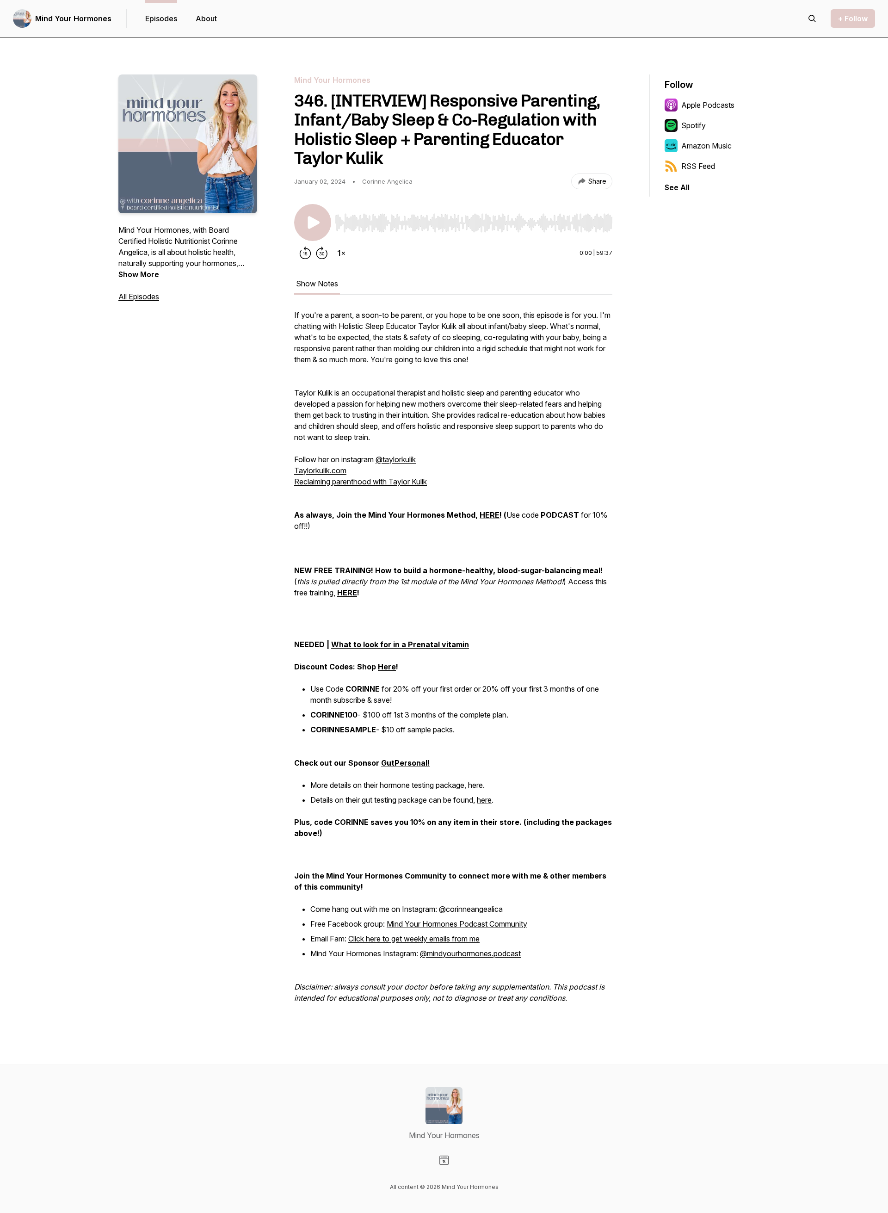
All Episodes (138, 296)
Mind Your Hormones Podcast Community (457, 923)
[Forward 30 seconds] (321, 253)
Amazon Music (706, 145)
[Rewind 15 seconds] (305, 253)
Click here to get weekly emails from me (414, 938)
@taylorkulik (396, 459)
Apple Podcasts (707, 105)
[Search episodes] (812, 18)
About (206, 18)
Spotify (693, 125)
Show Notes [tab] (317, 283)
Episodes (161, 18)
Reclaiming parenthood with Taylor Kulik (360, 481)
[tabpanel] (453, 661)
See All (677, 187)
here (475, 785)
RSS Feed (698, 166)
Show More (138, 274)
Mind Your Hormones (73, 18)
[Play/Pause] (312, 222)
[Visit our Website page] (444, 1160)
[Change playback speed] (341, 253)
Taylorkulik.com (320, 470)
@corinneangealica (471, 909)
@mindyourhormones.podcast (470, 953)
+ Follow (853, 18)
